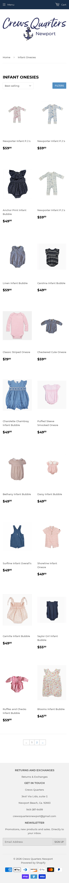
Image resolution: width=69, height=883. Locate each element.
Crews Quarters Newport (37, 858)
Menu (10, 4)
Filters (59, 85)
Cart (63, 4)
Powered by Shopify (33, 862)
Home (6, 57)
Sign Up (59, 841)
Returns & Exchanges (35, 776)
